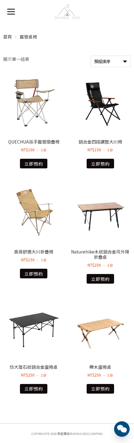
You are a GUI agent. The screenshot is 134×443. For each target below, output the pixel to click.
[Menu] (11, 11)
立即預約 (33, 164)
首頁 (7, 37)
